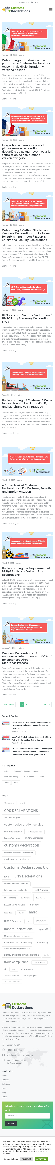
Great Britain (8, 913)
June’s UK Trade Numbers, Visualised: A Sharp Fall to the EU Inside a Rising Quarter (31, 738)
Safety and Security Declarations (21, 955)
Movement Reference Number (17, 936)
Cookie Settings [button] (11, 1159)
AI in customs (9, 803)
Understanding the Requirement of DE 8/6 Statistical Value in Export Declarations (26, 571)
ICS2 (28, 921)
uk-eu (14, 969)
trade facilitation (39, 962)
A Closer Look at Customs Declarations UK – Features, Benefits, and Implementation (27, 488)
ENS (6, 876)
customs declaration (21, 845)
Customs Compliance (34, 838)
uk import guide (31, 975)
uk (5, 969)
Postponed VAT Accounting (18, 942)
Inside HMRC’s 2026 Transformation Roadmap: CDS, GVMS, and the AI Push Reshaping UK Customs (32, 725)
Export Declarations (14, 904)
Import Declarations (18, 929)
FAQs (4, 1088)
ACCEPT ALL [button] (41, 1159)
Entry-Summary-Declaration (16, 884)
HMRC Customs (12, 921)
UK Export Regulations (11, 976)
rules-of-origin (43, 942)
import (41, 921)
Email (7, 1110)
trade (46, 955)
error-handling (10, 898)
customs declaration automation (18, 853)
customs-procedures (35, 832)
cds (22, 802)
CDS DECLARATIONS (21, 811)
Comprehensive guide (12, 818)
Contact (5, 1080)
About (4, 1075)
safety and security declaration (17, 949)
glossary (34, 904)
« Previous (9, 704)
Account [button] (22, 3)
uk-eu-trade (27, 969)
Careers (5, 1097)
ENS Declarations (28, 876)
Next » (47, 704)
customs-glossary (13, 831)
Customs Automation (12, 838)
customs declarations (16, 859)
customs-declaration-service (23, 824)
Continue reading (9, 99)
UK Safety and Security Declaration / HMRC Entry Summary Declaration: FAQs (27, 318)
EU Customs (25, 898)
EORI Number (41, 890)
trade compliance (16, 962)
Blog (4, 1092)
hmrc (33, 912)
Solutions (6, 1084)
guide (21, 913)
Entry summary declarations (16, 890)
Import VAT (43, 929)
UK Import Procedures (12, 981)
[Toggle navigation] (51, 9)
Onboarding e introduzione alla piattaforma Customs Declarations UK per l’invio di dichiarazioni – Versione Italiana (26, 65)
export (40, 897)
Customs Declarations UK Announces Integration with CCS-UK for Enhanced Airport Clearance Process (27, 658)
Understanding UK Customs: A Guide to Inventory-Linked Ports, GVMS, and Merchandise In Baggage (27, 403)
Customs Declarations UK (26, 867)
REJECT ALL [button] (26, 1159)
